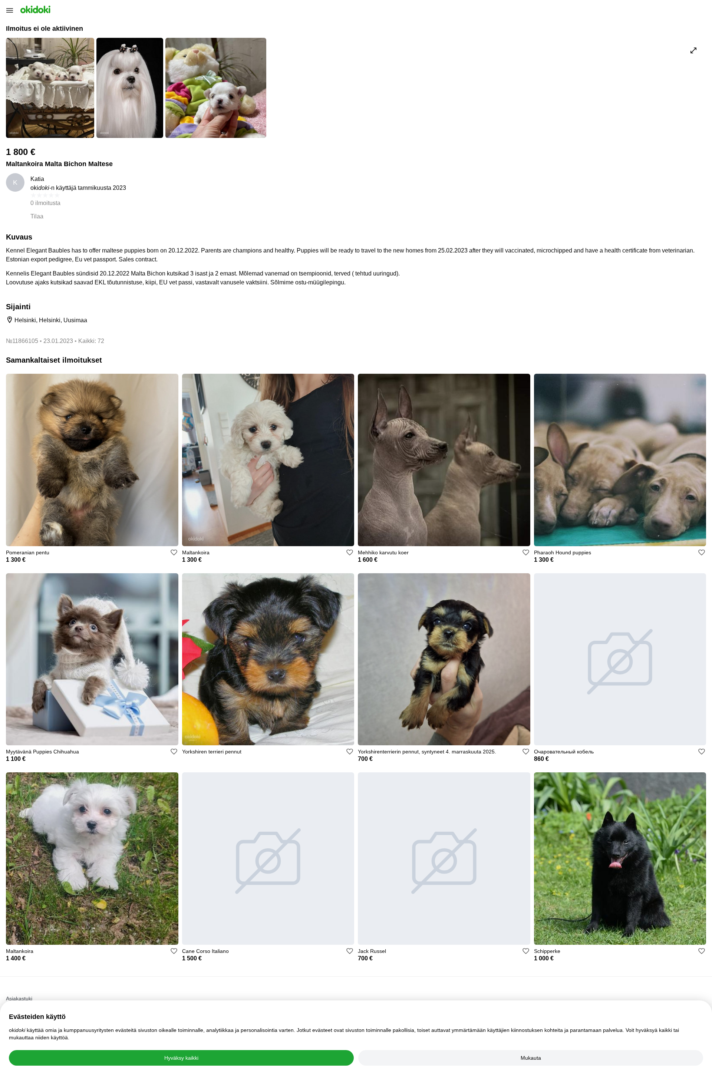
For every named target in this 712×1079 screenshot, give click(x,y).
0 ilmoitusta (45, 203)
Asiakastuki (19, 999)
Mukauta (531, 1058)
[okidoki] (35, 9)
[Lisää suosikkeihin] (173, 552)
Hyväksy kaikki (181, 1058)
